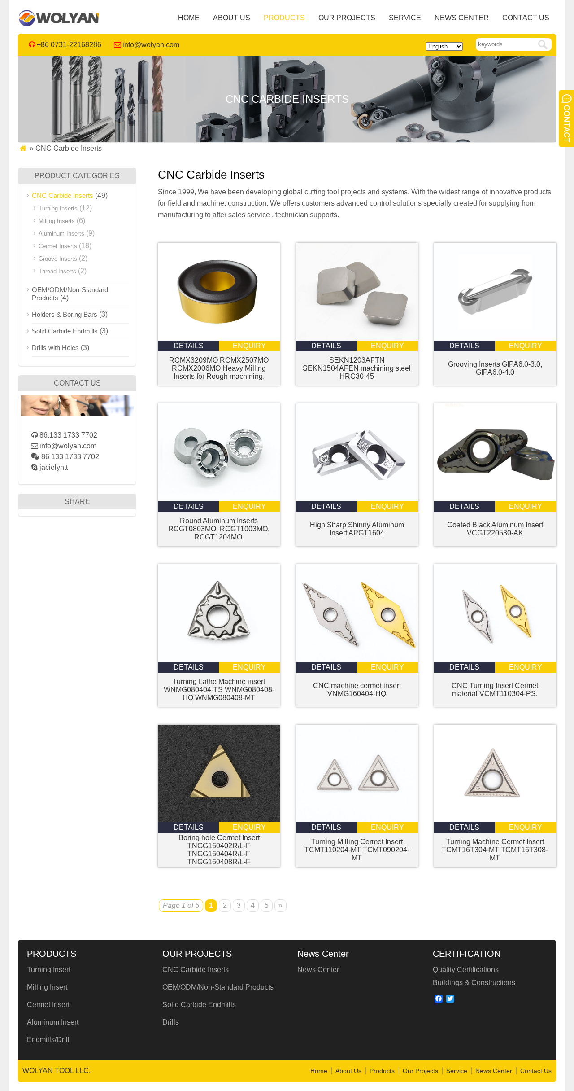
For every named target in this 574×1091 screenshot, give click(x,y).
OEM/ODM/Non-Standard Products (218, 987)
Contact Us (525, 18)
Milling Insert (47, 987)
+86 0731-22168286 (69, 44)
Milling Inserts (57, 221)
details (189, 346)
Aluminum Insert (52, 1022)
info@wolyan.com (150, 44)
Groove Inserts (58, 258)
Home (189, 18)
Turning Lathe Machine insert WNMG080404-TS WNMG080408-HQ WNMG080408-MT (219, 689)
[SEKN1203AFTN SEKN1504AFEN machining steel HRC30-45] (357, 338)
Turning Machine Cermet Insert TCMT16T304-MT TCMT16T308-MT (495, 850)
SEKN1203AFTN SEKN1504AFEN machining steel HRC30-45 (357, 368)
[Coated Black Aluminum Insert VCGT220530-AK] (495, 499)
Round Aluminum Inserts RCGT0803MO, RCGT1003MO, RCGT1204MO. (219, 529)
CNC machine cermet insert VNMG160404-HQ (357, 689)
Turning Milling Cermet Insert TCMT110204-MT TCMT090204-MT (356, 850)
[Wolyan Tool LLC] (59, 24)
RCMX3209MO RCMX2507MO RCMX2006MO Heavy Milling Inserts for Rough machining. (219, 368)
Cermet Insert (48, 1004)
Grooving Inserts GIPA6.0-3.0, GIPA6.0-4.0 (495, 368)
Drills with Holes (55, 347)
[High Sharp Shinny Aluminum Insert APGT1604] (357, 499)
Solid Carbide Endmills (65, 331)
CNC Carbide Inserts (62, 195)
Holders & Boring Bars (64, 314)
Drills (170, 1022)
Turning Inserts (58, 208)
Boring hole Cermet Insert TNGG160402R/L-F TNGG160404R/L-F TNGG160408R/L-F (219, 850)
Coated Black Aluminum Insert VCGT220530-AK (495, 529)
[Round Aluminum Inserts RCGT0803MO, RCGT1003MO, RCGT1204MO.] (219, 499)
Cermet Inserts (58, 246)
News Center (462, 18)
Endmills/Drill (48, 1039)
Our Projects (346, 18)
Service (405, 18)
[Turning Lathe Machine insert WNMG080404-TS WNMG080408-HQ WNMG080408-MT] (219, 659)
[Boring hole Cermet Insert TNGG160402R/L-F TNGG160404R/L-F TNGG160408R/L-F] (219, 820)
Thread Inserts (57, 271)
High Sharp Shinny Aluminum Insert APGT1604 (357, 529)
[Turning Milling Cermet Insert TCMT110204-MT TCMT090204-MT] (357, 820)
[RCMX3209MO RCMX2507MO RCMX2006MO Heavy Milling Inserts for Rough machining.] (219, 338)
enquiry (249, 346)
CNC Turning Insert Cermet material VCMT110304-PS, (495, 689)
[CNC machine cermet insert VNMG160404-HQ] (357, 659)
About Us (231, 18)
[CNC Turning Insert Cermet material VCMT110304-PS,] (495, 659)
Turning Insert (48, 969)
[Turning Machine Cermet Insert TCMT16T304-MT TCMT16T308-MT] (495, 820)
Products (284, 18)
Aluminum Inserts (61, 233)
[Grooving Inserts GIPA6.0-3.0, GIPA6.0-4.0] (495, 338)
